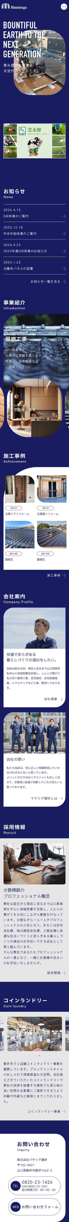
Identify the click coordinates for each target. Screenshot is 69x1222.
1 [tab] (29, 1055)
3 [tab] (39, 1055)
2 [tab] (34, 1055)
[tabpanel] (34, 1034)
